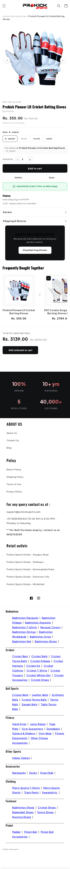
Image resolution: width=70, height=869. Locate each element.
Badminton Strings (23, 632)
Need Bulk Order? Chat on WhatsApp (37, 186)
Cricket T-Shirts (37, 670)
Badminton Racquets (25, 617)
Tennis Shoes (45, 812)
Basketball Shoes (23, 812)
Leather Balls (40, 695)
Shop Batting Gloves (35, 250)
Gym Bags (45, 733)
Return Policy (14, 469)
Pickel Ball (30, 831)
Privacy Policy (14, 491)
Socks (33, 772)
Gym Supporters (32, 728)
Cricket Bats (20, 656)
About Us (12, 433)
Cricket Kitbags (40, 661)
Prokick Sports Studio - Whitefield (25, 584)
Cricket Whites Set (39, 675)
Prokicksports (14, 849)
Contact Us (13, 440)
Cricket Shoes (40, 679)
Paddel (16, 831)
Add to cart (35, 168)
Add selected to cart (20, 350)
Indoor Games (21, 758)
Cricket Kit (33, 665)
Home (6, 16)
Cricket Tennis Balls (34, 699)
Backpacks (19, 772)
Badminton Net (21, 641)
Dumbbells (53, 728)
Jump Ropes (38, 724)
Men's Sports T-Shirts (26, 787)
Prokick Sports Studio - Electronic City (28, 576)
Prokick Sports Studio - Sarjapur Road (27, 554)
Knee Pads (46, 772)
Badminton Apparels (38, 622)
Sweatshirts (50, 792)
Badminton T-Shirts (24, 627)
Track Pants (31, 792)
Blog (9, 447)
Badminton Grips (40, 636)
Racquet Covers (50, 627)
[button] (4, 5)
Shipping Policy (15, 477)
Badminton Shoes (46, 641)
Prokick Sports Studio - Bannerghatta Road (30, 569)
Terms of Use (14, 484)
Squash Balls (29, 704)
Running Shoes (21, 817)
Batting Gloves (19, 16)
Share (51, 177)
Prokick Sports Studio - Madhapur (25, 562)
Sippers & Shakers (23, 733)
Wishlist (18, 177)
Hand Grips (19, 724)
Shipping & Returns (14, 220)
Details (7, 212)
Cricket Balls (39, 656)
